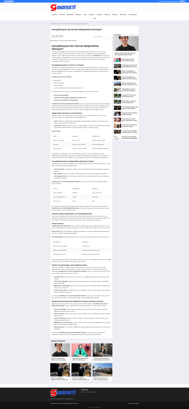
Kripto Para (123, 14)
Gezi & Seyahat (133, 14)
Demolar (62, 14)
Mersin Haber (91, 407)
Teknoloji (78, 14)
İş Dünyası (91, 14)
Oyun (84, 14)
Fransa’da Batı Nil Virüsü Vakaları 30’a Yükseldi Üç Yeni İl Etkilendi (168, 1)
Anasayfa (55, 14)
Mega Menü (70, 14)
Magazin (114, 14)
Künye (83, 392)
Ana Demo (99, 14)
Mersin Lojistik (98, 407)
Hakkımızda (89, 392)
